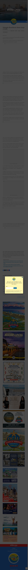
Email (7, 286)
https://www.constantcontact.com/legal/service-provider (15, 292)
